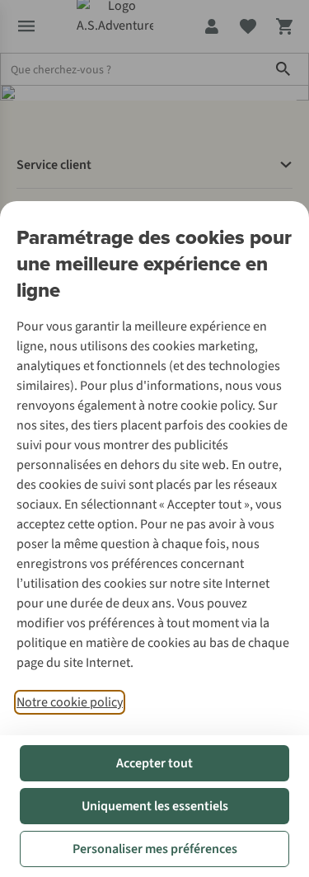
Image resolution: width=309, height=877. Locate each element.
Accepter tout (154, 763)
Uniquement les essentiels (155, 806)
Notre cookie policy (69, 702)
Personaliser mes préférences (155, 849)
